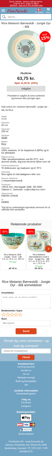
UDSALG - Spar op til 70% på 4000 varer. (26, 5)
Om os (26, 374)
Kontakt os (26, 370)
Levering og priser (26, 367)
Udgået (26, 88)
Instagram (26, 406)
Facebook (26, 402)
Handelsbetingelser (26, 393)
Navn (4, 319)
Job (26, 385)
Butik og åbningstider (26, 381)
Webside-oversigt (26, 377)
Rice (3, 144)
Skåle (4, 137)
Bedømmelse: (11, 310)
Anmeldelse (7, 293)
